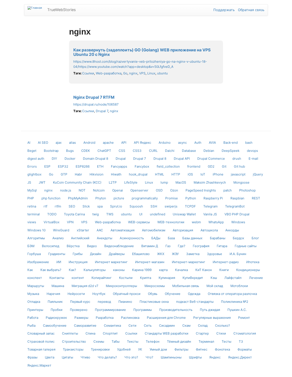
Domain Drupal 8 (95, 159)
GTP (64, 174)
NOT (82, 190)
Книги (224, 270)
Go (125, 73)
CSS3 (137, 151)
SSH (153, 206)
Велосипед (50, 246)
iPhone (218, 174)
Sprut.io (116, 206)
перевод (104, 302)
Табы (115, 341)
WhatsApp (216, 222)
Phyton (100, 198)
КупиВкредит (193, 278)
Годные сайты (246, 246)
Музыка (33, 294)
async (182, 143)
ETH (100, 166)
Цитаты (67, 357)
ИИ (58, 262)
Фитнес (201, 349)
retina (31, 206)
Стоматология (244, 333)
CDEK (85, 151)
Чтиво (85, 357)
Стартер (202, 333)
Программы (142, 310)
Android (89, 143)
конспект (34, 278)
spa (100, 206)
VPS (142, 73)
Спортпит (110, 333)
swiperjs (171, 206)
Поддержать (224, 10)
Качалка (181, 270)
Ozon (174, 190)
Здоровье (214, 254)
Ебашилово (141, 254)
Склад (203, 325)
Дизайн (95, 254)
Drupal (121, 159)
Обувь (152, 294)
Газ (167, 246)
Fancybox (142, 166)
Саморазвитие (85, 325)
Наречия (53, 294)
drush (236, 159)
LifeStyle (130, 182)
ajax (59, 143)
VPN (70, 222)
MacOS (180, 182)
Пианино (125, 302)
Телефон (152, 341)
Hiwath (116, 174)
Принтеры (35, 310)
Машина (58, 286)
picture (119, 198)
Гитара (222, 246)
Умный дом (158, 349)
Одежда (194, 294)
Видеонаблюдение (119, 246)
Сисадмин (167, 325)
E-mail (253, 159)
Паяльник (55, 302)
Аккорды (232, 230)
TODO (51, 214)
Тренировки (100, 349)
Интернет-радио (226, 262)
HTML (159, 174)
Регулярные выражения (212, 318)
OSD (159, 190)
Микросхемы (155, 286)
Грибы (78, 254)
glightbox (34, 174)
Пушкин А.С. (237, 310)
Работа (32, 318)
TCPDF (190, 206)
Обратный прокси (126, 294)
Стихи (221, 333)
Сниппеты (70, 333)
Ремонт (244, 318)
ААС (100, 230)
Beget (31, 151)
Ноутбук (98, 294)
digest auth (35, 159)
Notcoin (99, 190)
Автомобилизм (153, 230)
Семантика (112, 325)
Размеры (81, 318)
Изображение (38, 262)
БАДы (155, 238)
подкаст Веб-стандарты (195, 302)
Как (30, 270)
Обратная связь (251, 10)
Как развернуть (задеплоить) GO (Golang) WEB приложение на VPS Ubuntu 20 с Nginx (142, 52)
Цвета (49, 357)
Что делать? (107, 357)
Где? (181, 246)
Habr (78, 174)
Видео (92, 246)
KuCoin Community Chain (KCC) (77, 182)
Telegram (210, 206)
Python (190, 198)
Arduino (165, 143)
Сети (132, 325)
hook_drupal (138, 174)
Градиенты (56, 254)
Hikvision (96, 174)
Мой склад (214, 286)
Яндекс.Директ (240, 357)
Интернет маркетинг (111, 262)
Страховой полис (41, 341)
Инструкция (78, 262)
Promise (171, 198)
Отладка (33, 302)
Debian (209, 151)
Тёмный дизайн (179, 341)
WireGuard (61, 230)
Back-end (230, 143)
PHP (30, 198)
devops (252, 151)
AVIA (212, 143)
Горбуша (34, 254)
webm (196, 222)
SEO (72, 206)
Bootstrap (51, 151)
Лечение (256, 278)
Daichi (169, 151)
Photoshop (247, 190)
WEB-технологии (170, 222)
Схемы (98, 341)
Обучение (172, 294)
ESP (47, 166)
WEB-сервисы (139, 222)
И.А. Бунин (238, 254)
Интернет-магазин (149, 262)
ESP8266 (83, 166)
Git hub (239, 166)
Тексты (132, 341)
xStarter (83, 230)
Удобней (124, 349)
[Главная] (36, 8)
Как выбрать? (50, 270)
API (123, 143)
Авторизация (183, 230)
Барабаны (217, 238)
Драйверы (117, 254)
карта (163, 270)
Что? (149, 357)
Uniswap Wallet (184, 214)
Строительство (74, 341)
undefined (157, 214)
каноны (119, 270)
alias (72, 143)
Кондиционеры (248, 270)
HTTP (175, 174)
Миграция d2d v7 (85, 286)
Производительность (175, 310)
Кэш (214, 278)
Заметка (192, 254)
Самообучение (54, 325)
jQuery (258, 174)
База (171, 238)
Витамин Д (149, 246)
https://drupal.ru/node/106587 (96, 104)
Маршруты (35, 286)
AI (28, 143)
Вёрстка (73, 246)
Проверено (78, 310)
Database (189, 151)
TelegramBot (235, 206)
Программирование (110, 310)
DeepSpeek (230, 151)
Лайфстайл (233, 278)
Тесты (226, 341)
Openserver (139, 190)
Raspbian (237, 198)
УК (140, 349)
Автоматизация (122, 230)
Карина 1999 (142, 270)
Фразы (32, 357)
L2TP (113, 182)
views (31, 222)
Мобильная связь (185, 286)
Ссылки (88, 73)
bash (248, 143)
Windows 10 (36, 230)
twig (95, 214)
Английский (80, 238)
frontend (193, 166)
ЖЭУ (175, 254)
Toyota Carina (74, 214)
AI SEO (43, 143)
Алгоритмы (36, 238)
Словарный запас (41, 333)
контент (78, 278)
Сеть (148, 325)
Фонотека (222, 349)
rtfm (58, 206)
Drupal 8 (159, 159)
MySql (32, 190)
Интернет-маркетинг (188, 262)
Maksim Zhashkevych (210, 182)
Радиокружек (56, 318)
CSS (122, 151)
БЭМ (30, 246)
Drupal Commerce (211, 159)
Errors (32, 166)
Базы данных (192, 238)
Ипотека (252, 262)
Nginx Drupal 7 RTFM (93, 97)
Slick (86, 206)
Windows (238, 222)
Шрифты (195, 357)
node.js (65, 190)
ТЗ (241, 341)
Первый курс (80, 302)
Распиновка (130, 318)
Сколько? (222, 325)
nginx (133, 73)
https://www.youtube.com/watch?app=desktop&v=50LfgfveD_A (125, 67)
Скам (186, 325)
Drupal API (182, 159)
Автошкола (209, 230)
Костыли (126, 278)
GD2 (211, 166)
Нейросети (76, 294)
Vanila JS (210, 214)
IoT (203, 174)
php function (50, 198)
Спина (90, 333)
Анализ (57, 238)
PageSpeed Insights (201, 190)
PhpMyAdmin (78, 198)
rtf (45, 206)
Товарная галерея (41, 349)
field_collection (168, 166)
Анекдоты (104, 238)
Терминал (206, 341)
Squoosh (136, 206)
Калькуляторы (95, 270)
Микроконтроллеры (121, 286)
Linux (151, 73)
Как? (72, 270)
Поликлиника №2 (234, 302)
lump (164, 182)
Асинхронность (132, 238)
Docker (70, 159)
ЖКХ (160, 254)
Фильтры (181, 349)
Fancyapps (119, 166)
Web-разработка (108, 73)
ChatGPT (104, 151)
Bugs (70, 151)
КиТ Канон (203, 270)
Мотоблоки (239, 286)
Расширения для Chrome (166, 318)
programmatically (145, 198)
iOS (190, 174)
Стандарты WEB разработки (166, 333)
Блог (255, 238)
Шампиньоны (171, 357)
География (201, 246)
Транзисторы (73, 349)
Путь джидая (210, 310)
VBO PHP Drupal (236, 214)
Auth (197, 143)
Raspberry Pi (213, 198)
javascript (238, 174)
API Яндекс (142, 143)
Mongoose (241, 182)
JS (29, 182)
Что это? (131, 357)
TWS (110, 214)
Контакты (56, 278)
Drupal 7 (102, 111)
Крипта (145, 278)
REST (256, 198)
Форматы (244, 349)
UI (140, 214)
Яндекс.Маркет (39, 365)
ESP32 (63, 166)
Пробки (56, 310)
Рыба (31, 325)
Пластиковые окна (154, 302)
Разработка (105, 318)
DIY (54, 159)
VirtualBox (51, 222)
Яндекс (215, 357)
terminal (33, 214)
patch (227, 190)
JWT (42, 182)
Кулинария (167, 278)
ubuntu (162, 73)
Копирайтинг (101, 278)
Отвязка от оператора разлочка (232, 294)
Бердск (238, 238)
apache (108, 143)
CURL (153, 151)
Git (224, 166)
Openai (117, 190)
